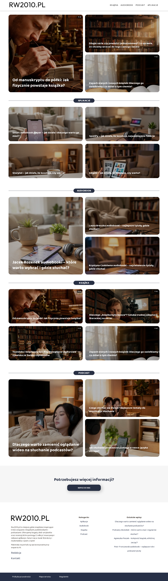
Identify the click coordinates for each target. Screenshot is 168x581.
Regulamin (63, 576)
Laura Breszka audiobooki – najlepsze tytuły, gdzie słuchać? (119, 227)
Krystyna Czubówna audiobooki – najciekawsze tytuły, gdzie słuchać (121, 267)
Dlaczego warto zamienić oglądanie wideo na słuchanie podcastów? (45, 447)
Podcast (140, 5)
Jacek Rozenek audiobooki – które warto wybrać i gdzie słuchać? (44, 265)
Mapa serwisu (45, 576)
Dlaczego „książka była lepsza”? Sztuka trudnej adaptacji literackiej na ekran (123, 316)
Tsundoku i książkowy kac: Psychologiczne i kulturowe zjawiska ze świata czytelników (44, 353)
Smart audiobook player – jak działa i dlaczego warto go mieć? (45, 134)
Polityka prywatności (21, 576)
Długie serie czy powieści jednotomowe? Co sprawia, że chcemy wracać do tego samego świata (121, 45)
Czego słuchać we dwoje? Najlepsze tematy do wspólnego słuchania (117, 409)
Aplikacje (153, 5)
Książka (114, 5)
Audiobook (127, 5)
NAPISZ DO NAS (84, 488)
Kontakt (15, 558)
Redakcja (16, 553)
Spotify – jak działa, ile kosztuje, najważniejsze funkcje (122, 136)
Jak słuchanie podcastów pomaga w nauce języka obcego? (118, 449)
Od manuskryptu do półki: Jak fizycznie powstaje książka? (40, 82)
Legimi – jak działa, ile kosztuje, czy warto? (114, 173)
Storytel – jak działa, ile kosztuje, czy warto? (38, 173)
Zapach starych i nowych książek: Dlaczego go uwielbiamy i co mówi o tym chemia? (116, 84)
